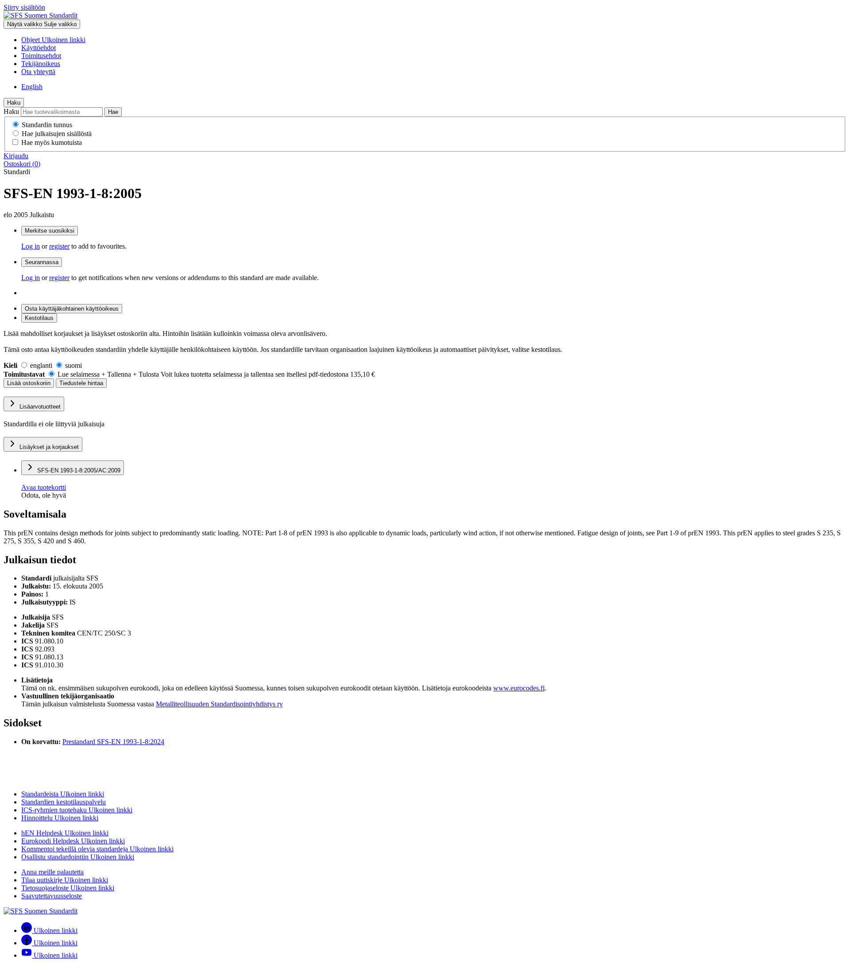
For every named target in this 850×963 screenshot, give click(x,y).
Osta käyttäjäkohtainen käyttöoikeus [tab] (72, 308)
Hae (113, 112)
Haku (13, 102)
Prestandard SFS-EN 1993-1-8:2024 (113, 741)
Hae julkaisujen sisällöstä (57, 133)
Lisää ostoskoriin (28, 383)
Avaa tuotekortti (43, 487)
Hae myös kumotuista (51, 142)
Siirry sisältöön (24, 7)
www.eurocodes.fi (519, 688)
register (59, 246)
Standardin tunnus (47, 125)
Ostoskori (22, 164)
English (31, 86)
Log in (30, 246)
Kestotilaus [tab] (39, 318)
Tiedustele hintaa (81, 383)
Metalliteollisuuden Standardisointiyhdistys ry (219, 704)
